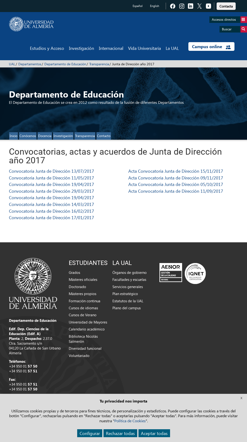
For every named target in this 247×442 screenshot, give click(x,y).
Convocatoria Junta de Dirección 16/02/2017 (51, 211)
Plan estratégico (125, 293)
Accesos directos (224, 19)
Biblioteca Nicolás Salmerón (83, 339)
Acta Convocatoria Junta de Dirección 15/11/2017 (175, 171)
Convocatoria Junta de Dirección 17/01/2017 (51, 217)
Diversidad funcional (85, 348)
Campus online (207, 46)
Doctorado (77, 286)
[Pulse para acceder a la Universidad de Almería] (33, 283)
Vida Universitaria (144, 48)
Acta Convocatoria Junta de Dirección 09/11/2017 (175, 178)
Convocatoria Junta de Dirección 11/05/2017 (51, 178)
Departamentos (29, 64)
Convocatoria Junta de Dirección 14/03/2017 (51, 204)
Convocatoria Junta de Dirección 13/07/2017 (51, 171)
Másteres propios (82, 293)
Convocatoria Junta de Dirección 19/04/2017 (51, 184)
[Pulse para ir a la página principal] (31, 24)
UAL (12, 64)
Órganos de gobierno (129, 272)
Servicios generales (127, 286)
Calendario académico (87, 329)
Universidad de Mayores (88, 322)
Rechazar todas (120, 433)
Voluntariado (79, 355)
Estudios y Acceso (47, 48)
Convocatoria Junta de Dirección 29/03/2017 (51, 191)
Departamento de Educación (65, 64)
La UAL (172, 48)
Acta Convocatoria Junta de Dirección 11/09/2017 (175, 191)
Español (138, 6)
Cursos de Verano (82, 314)
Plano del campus (126, 307)
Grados (74, 272)
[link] (226, 5)
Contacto (103, 135)
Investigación (81, 48)
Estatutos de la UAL (127, 300)
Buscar (227, 29)
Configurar (90, 433)
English (154, 6)
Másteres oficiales (83, 279)
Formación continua (84, 300)
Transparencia (99, 64)
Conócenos (28, 135)
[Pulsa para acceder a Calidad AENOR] (182, 273)
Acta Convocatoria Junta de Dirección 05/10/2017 (175, 184)
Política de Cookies (130, 420)
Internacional (111, 48)
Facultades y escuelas (129, 279)
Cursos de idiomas (83, 307)
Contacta (226, 6)
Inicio (13, 135)
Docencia (44, 135)
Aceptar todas (154, 433)
